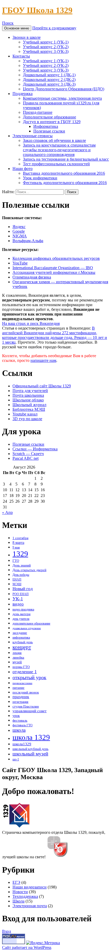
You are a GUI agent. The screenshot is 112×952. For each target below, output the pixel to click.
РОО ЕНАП (21, 594)
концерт (22, 647)
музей (17, 662)
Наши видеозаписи (30, 887)
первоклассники (22, 683)
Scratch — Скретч (28, 453)
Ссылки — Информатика (35, 449)
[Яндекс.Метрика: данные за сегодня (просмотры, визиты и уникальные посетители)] (43, 943)
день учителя (21, 619)
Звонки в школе (27, 37)
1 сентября (20, 538)
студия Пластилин (26, 706)
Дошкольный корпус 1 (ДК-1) (49, 75)
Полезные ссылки (49, 131)
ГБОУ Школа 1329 (37, 10)
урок (16, 716)
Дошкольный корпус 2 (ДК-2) (49, 79)
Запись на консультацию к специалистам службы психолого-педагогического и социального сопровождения (59, 150)
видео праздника (23, 609)
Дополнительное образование (49, 117)
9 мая (16, 547)
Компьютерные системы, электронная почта (62, 98)
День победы (21, 575)
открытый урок (29, 677)
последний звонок (26, 692)
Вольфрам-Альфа (28, 240)
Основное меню (16, 28)
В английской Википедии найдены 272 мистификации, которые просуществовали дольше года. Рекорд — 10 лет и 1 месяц (54, 335)
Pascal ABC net (26, 458)
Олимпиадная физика (32, 277)
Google (19, 231)
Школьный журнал (29, 404)
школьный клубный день (30, 749)
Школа (18, 901)
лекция (17, 653)
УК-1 (18, 598)
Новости (20, 892)
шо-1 (16, 759)
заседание (20, 633)
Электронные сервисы (33, 136)
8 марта (18, 542)
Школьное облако (28, 400)
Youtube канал (25, 414)
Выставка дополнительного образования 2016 (64, 173)
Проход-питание (37, 112)
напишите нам (43, 360)
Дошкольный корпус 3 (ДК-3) (49, 84)
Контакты (21, 56)
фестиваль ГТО (23, 725)
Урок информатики (40, 178)
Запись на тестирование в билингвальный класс (66, 159)
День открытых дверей (29, 570)
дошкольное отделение (27, 628)
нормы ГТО (21, 667)
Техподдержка (25, 896)
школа (19, 730)
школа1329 (22, 744)
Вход (6, 931)
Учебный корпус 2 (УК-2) (46, 47)
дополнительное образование (31, 623)
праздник (21, 697)
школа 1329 (31, 737)
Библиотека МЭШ (29, 409)
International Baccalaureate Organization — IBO (53, 268)
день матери (21, 614)
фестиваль (20, 720)
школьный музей (30, 753)
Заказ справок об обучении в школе (54, 140)
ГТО (16, 561)
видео (18, 604)
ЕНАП (17, 579)
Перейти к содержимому (54, 28)
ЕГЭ (16, 882)
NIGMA (20, 236)
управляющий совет (30, 711)
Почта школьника (28, 395)
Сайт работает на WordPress (26, 947)
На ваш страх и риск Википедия (31, 323)
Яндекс (19, 226)
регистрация (20, 702)
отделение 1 (25, 671)
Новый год (23, 588)
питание (18, 688)
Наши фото (23, 168)
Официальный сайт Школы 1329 (42, 386)
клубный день (23, 642)
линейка (18, 657)
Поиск (8, 23)
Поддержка (23, 93)
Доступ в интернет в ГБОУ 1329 (51, 121)
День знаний (22, 565)
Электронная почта (30, 906)
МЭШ (17, 584)
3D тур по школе (27, 419)
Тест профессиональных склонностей (56, 164)
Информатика (45, 126)
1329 (20, 554)
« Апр (7, 512)
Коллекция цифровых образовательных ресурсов (56, 258)
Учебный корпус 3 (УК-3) (46, 51)
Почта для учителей (30, 390)
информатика (21, 637)
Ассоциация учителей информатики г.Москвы (54, 272)
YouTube (20, 263)
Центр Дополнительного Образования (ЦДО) (63, 89)
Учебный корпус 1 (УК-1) (46, 42)
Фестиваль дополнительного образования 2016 (65, 182)
